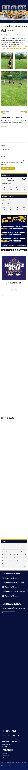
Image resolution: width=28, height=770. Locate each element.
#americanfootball (20, 48)
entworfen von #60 (5, 765)
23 (25, 557)
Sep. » (25, 566)
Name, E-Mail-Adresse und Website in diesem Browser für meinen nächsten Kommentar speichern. (13, 162)
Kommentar (4, 126)
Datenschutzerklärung (8, 757)
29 (21, 560)
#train (14, 50)
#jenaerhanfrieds (22, 46)
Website (3, 156)
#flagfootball (19, 50)
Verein (25, 35)
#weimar (7, 48)
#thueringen (9, 50)
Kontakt (5, 753)
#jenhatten (14, 46)
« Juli (3, 566)
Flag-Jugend (20, 35)
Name (3, 145)
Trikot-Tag (23, 111)
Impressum (6, 755)
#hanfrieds (12, 48)
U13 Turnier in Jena (12, 200)
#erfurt (3, 48)
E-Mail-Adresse (5, 149)
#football (3, 50)
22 (21, 557)
